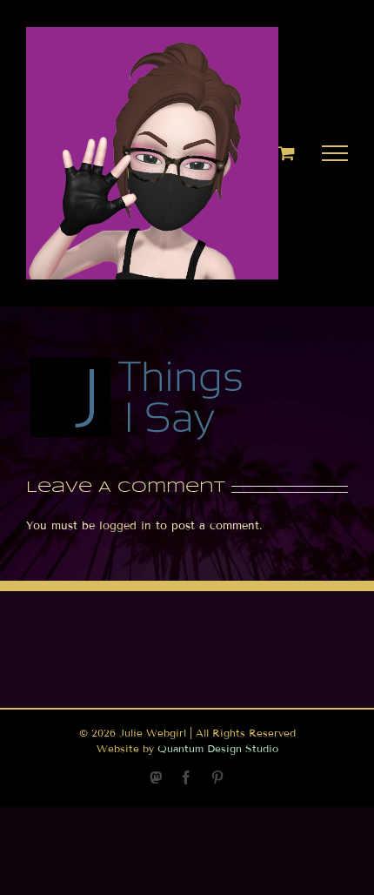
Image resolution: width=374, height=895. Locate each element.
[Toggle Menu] (335, 153)
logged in (125, 526)
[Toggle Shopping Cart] (286, 153)
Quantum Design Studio (217, 748)
